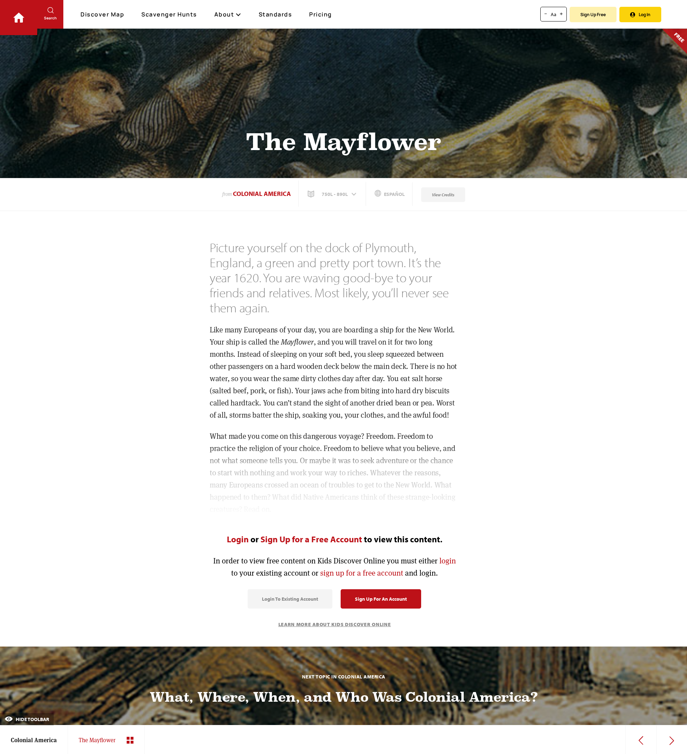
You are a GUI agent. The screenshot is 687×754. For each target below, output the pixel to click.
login (447, 561)
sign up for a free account (361, 573)
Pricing (320, 14)
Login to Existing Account (290, 599)
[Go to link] (18, 17)
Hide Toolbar (32, 719)
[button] (332, 194)
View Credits (443, 194)
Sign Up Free (593, 14)
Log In (645, 14)
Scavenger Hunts (169, 14)
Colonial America (262, 193)
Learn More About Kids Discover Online (334, 624)
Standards (275, 14)
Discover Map (102, 14)
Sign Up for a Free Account (311, 539)
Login (238, 539)
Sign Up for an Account (381, 599)
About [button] (224, 14)
